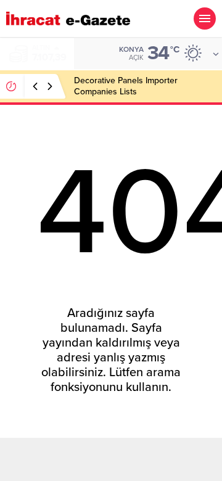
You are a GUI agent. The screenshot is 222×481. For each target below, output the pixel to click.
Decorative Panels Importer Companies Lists (126, 86)
